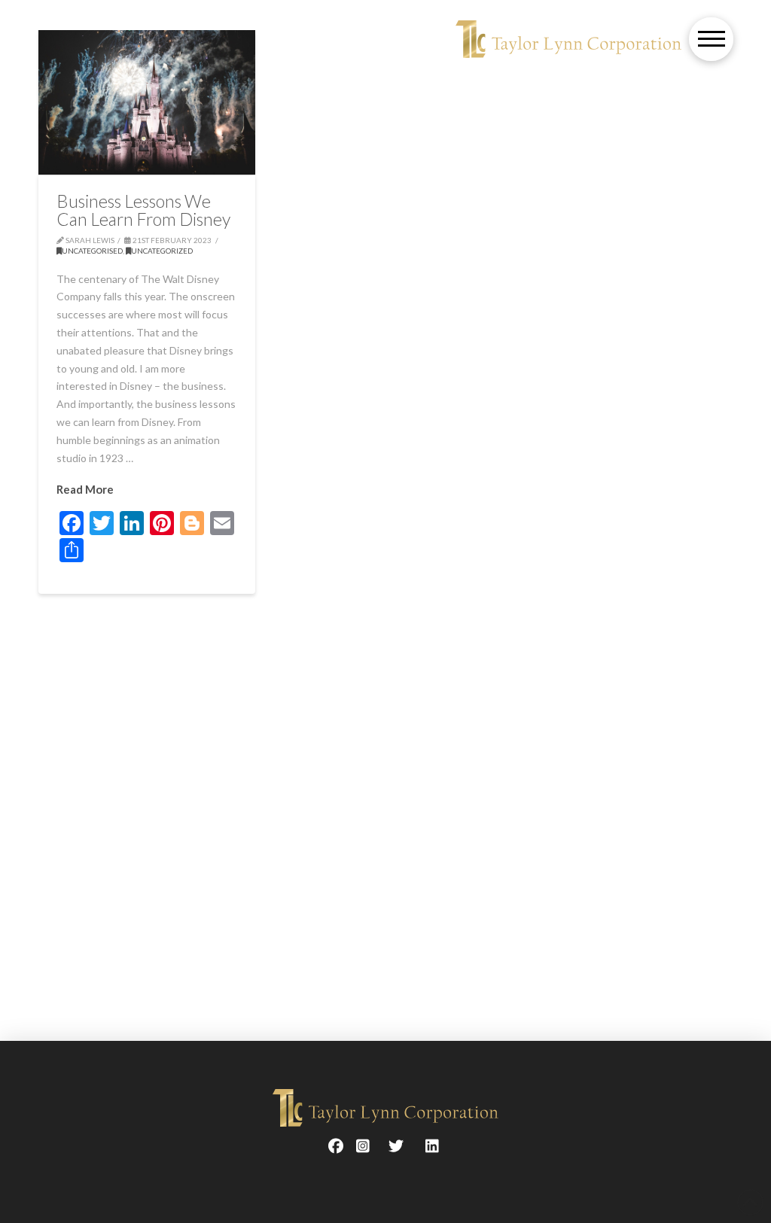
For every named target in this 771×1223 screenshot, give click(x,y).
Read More (85, 489)
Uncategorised (92, 250)
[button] (711, 39)
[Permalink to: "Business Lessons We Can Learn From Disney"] (146, 102)
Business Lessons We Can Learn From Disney (143, 210)
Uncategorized (162, 250)
